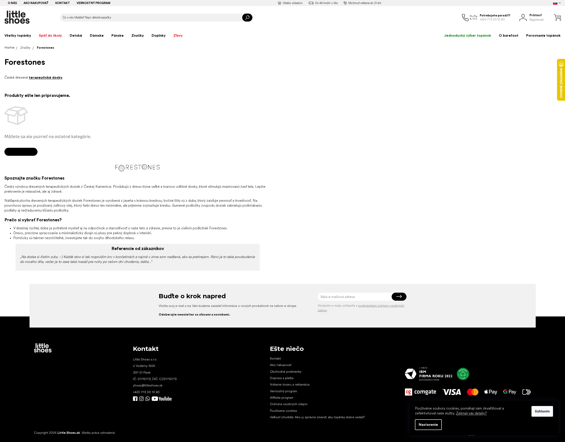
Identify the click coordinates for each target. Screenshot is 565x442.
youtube (162, 398)
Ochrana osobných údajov (288, 404)
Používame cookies (283, 410)
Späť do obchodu (21, 152)
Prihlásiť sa (399, 297)
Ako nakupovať (36, 3)
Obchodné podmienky (285, 371)
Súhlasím (542, 411)
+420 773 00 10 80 (146, 392)
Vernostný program (93, 3)
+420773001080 (148, 398)
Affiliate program (281, 397)
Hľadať (247, 18)
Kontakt (62, 3)
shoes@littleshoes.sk (148, 385)
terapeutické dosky (45, 77)
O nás (12, 3)
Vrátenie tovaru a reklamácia (289, 384)
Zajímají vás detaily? (471, 413)
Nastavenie (428, 424)
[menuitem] (17, 35)
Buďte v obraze (135, 398)
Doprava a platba (281, 378)
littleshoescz (141, 398)
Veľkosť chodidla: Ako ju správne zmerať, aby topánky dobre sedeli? (317, 417)
